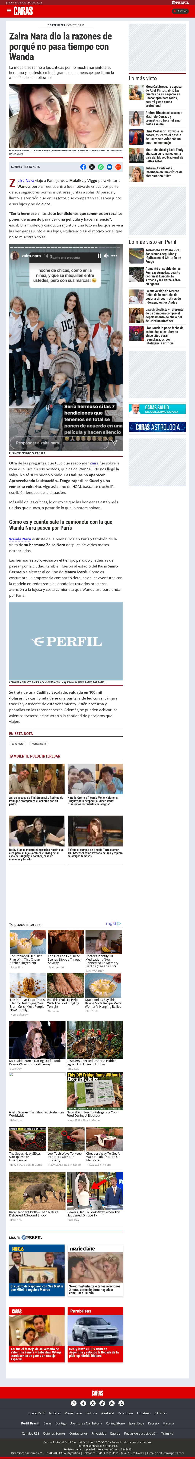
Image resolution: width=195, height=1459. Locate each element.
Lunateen (144, 1413)
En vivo (182, 11)
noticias (37, 1249)
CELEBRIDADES (56, 25)
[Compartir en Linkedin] (109, 167)
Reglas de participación (140, 1433)
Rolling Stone (115, 1423)
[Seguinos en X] (93, 1403)
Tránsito (167, 1433)
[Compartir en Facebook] (83, 167)
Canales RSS (30, 1433)
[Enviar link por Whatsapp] (101, 167)
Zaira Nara (17, 743)
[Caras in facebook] (83, 1403)
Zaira (94, 463)
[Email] (118, 167)
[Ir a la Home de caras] (23, 14)
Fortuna (91, 1413)
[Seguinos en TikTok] (102, 1403)
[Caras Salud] (157, 413)
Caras (47, 1423)
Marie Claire (73, 1413)
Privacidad (98, 1433)
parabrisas (95, 1312)
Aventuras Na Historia (86, 1423)
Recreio (153, 1423)
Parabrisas (125, 1413)
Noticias (55, 1413)
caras (37, 1312)
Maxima (168, 1423)
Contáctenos (78, 1433)
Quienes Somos (54, 1433)
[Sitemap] (121, 1403)
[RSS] (112, 1403)
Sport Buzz (136, 1423)
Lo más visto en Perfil (152, 242)
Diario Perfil (36, 1413)
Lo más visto (143, 78)
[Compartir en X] (92, 167)
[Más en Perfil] (32, 1238)
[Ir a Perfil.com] (180, 3)
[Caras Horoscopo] (157, 430)
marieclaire (95, 1249)
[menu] (9, 11)
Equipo (115, 1433)
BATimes (160, 1413)
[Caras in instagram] (74, 1403)
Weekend (107, 1413)
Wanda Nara (39, 743)
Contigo (61, 1423)
